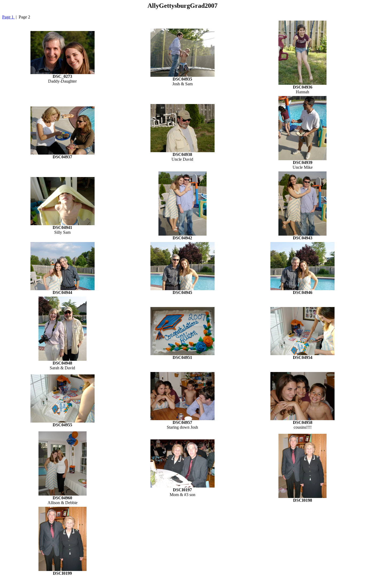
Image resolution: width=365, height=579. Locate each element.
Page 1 (8, 17)
